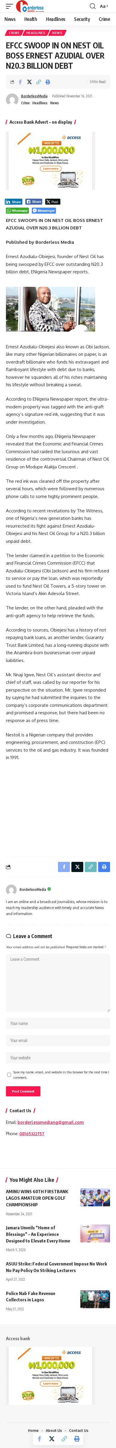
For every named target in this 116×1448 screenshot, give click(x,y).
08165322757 (31, 1133)
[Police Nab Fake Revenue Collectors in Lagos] (95, 1299)
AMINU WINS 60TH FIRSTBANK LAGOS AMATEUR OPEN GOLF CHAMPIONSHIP (37, 1198)
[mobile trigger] (11, 6)
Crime (14, 33)
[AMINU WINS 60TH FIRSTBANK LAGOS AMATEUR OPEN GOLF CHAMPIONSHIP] (95, 1197)
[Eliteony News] (30, 6)
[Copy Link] (39, 82)
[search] (92, 6)
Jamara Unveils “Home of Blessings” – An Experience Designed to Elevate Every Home (38, 1234)
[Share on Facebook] (20, 82)
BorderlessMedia (34, 96)
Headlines (36, 33)
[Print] (48, 82)
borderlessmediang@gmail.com (51, 1122)
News (57, 33)
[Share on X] (29, 82)
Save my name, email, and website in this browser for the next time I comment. (61, 1074)
